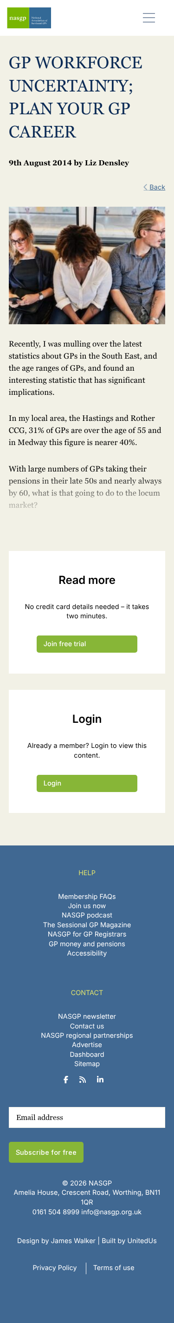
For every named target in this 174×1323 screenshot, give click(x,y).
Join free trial (65, 644)
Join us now (87, 906)
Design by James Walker (56, 1241)
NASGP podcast (87, 915)
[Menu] (149, 17)
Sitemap (87, 1064)
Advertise (87, 1045)
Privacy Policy (54, 1268)
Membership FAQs (87, 897)
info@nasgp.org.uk (111, 1212)
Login (52, 783)
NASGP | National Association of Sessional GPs (29, 17)
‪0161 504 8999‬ (55, 1212)
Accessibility (87, 953)
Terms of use (114, 1268)
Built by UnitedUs (129, 1241)
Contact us (87, 1026)
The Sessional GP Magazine (87, 925)
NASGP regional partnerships (87, 1036)
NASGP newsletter (87, 1017)
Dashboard (87, 1055)
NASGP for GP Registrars (87, 934)
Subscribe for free (46, 1152)
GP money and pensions (87, 944)
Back (157, 187)
